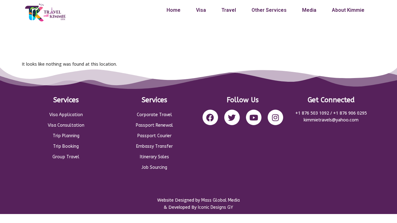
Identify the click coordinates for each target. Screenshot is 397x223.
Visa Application (66, 114)
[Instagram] (275, 117)
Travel (228, 10)
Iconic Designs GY (215, 207)
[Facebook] (210, 117)
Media (309, 10)
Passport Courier (154, 135)
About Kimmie (348, 10)
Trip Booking (66, 146)
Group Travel (65, 157)
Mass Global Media (220, 200)
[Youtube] (253, 117)
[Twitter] (232, 117)
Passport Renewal (154, 125)
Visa (201, 10)
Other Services (269, 10)
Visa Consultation (66, 125)
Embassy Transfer (154, 146)
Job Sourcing (154, 167)
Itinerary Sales (154, 157)
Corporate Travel (154, 114)
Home (174, 10)
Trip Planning (66, 135)
